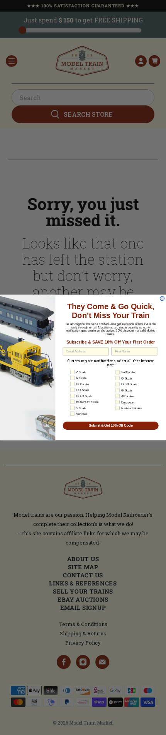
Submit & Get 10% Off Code (111, 425)
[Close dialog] (162, 298)
